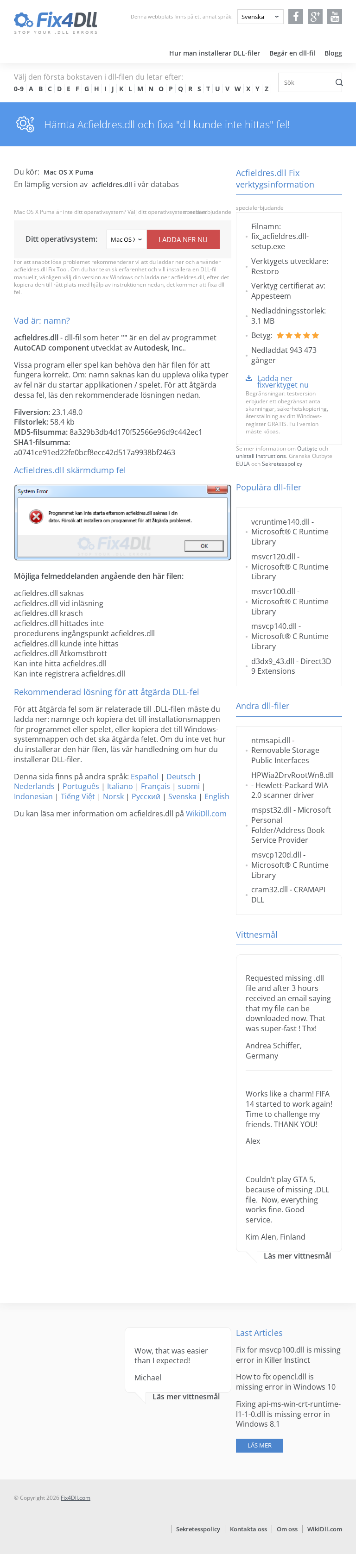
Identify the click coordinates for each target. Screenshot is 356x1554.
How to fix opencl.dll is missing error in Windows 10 (286, 1382)
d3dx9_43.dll (272, 661)
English (216, 796)
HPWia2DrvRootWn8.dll (292, 775)
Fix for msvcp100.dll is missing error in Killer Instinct (288, 1355)
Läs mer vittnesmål (297, 1256)
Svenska (182, 796)
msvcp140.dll (274, 626)
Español (145, 776)
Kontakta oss (248, 1529)
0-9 (19, 88)
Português (81, 786)
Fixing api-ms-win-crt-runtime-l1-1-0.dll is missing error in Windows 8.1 (288, 1414)
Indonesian (33, 796)
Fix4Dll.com (75, 1498)
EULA (243, 464)
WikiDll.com (206, 813)
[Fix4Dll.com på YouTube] (335, 17)
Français (155, 786)
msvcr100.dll (273, 591)
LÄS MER (260, 1445)
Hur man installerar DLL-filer (214, 53)
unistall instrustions (261, 456)
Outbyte (307, 448)
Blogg (333, 53)
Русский (146, 796)
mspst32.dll (271, 810)
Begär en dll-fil (292, 53)
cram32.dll (269, 889)
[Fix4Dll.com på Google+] (315, 17)
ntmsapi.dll (270, 740)
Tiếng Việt (78, 796)
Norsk (113, 796)
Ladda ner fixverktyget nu (283, 381)
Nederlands (34, 786)
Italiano (120, 786)
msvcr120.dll (273, 556)
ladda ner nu (183, 239)
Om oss (287, 1529)
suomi (189, 786)
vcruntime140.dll (280, 522)
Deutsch (181, 776)
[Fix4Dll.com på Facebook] (296, 17)
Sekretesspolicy (282, 464)
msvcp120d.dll (276, 855)
